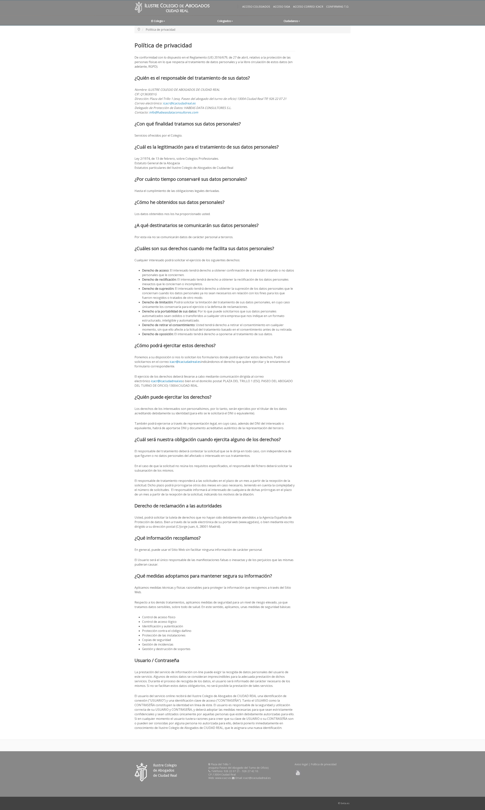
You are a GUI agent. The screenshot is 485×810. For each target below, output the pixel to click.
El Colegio (157, 21)
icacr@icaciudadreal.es (179, 103)
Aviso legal (301, 764)
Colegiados (224, 21)
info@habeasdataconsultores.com (173, 112)
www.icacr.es (223, 778)
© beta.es (344, 803)
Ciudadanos (291, 21)
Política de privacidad (323, 764)
